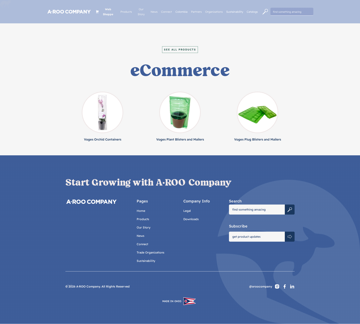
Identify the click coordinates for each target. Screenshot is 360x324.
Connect (166, 11)
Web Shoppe (108, 12)
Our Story (141, 12)
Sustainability (234, 11)
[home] (69, 12)
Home (141, 211)
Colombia (181, 11)
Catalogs (252, 11)
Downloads (191, 219)
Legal (187, 211)
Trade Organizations (150, 252)
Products (126, 11)
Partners (196, 11)
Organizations (214, 11)
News (154, 11)
